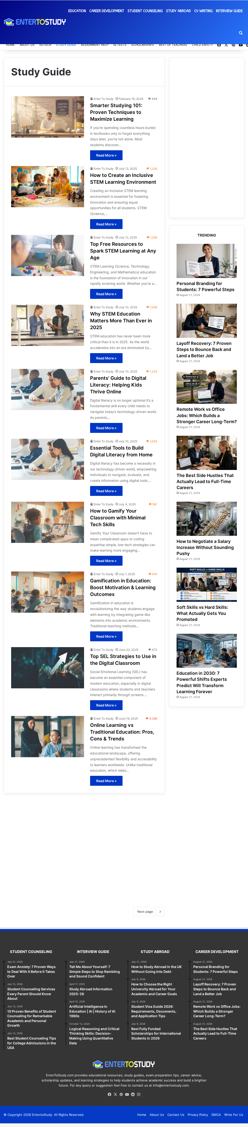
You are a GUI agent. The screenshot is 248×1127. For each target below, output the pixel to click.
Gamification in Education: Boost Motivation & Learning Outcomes (123, 587)
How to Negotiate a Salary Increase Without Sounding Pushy (205, 547)
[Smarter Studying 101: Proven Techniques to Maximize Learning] (47, 117)
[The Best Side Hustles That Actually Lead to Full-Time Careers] (207, 453)
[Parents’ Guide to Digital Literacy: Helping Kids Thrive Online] (47, 389)
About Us (27, 45)
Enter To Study (104, 99)
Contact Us (175, 1115)
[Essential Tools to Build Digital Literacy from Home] (47, 459)
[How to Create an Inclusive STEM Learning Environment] (47, 186)
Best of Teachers (173, 45)
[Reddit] (133, 1094)
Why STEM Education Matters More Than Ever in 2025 (121, 320)
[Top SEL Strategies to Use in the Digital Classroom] (47, 667)
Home (10, 45)
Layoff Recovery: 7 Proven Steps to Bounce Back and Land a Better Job (204, 349)
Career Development (106, 11)
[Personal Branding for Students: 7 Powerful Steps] (207, 261)
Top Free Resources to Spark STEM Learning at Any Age (123, 251)
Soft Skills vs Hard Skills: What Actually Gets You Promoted (202, 613)
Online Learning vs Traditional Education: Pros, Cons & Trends (122, 732)
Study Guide (66, 45)
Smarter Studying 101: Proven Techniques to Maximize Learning (116, 112)
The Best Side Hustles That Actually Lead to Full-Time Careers (205, 481)
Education (77, 11)
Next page (145, 911)
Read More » (106, 155)
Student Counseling (145, 11)
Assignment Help (94, 45)
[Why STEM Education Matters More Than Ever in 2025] (47, 325)
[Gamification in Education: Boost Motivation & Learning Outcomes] (47, 592)
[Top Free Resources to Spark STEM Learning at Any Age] (47, 255)
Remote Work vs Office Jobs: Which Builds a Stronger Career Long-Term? (207, 415)
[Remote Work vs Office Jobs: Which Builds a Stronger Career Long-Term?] (207, 387)
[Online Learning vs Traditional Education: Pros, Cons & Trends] (47, 736)
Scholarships (142, 45)
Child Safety (202, 45)
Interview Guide (229, 11)
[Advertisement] (84, 846)
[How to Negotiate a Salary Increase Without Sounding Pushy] (207, 519)
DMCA (216, 1115)
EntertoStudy (42, 1115)
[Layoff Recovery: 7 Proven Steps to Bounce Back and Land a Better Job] (207, 321)
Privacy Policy (198, 1115)
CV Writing (203, 11)
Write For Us (233, 1115)
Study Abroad (178, 11)
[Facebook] (109, 1094)
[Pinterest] (121, 1094)
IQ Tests (119, 45)
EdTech (45, 45)
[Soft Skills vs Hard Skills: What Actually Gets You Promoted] (207, 585)
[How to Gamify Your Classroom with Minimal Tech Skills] (47, 522)
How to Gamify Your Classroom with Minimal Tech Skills (118, 517)
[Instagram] (138, 1094)
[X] (115, 1094)
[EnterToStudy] (35, 22)
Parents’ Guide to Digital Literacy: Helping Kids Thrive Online (118, 385)
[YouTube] (127, 1094)
